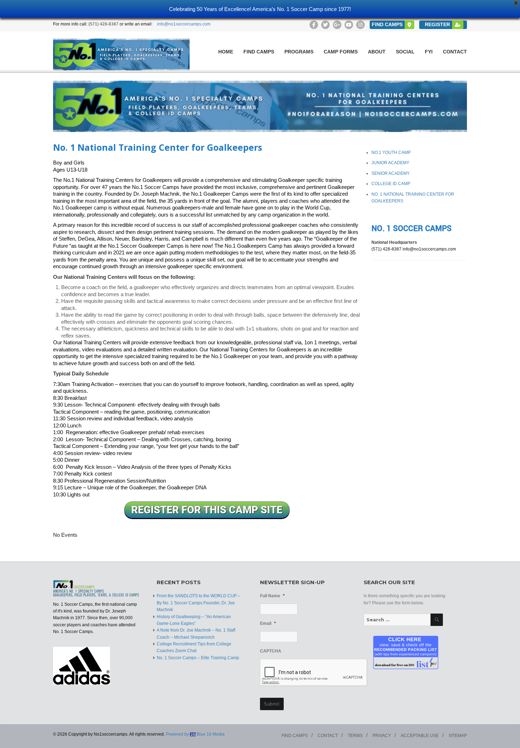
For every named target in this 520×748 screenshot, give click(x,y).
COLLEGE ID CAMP (390, 183)
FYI (429, 51)
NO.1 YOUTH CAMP (391, 152)
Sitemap (458, 735)
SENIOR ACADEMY (390, 173)
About (377, 51)
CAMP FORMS (341, 51)
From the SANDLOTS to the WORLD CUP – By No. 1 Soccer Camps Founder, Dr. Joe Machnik (198, 602)
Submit (272, 704)
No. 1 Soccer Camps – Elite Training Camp (198, 657)
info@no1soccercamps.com (183, 24)
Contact (455, 51)
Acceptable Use (420, 735)
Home (225, 51)
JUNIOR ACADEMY (390, 162)
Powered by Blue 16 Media (195, 734)
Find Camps (258, 51)
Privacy (381, 735)
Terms (355, 735)
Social (405, 51)
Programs (298, 51)
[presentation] (314, 672)
